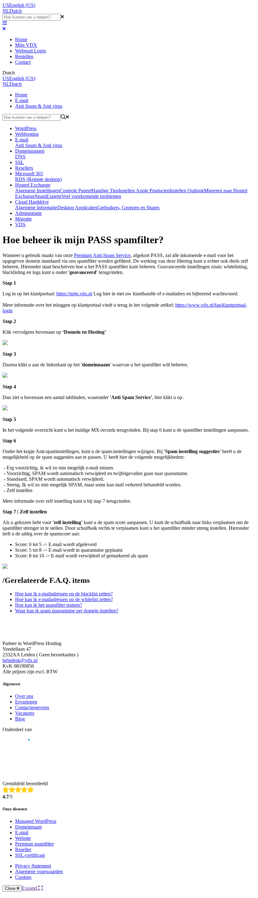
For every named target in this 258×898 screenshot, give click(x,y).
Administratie (28, 213)
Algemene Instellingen (37, 190)
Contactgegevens (32, 707)
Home (21, 39)
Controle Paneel (76, 190)
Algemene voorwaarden (39, 871)
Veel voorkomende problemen (91, 196)
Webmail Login (30, 50)
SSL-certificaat (30, 855)
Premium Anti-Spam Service (102, 255)
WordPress (25, 128)
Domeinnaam (28, 827)
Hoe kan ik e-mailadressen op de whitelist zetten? (64, 599)
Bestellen (24, 56)
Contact (23, 62)
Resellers (24, 168)
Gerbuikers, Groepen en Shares (128, 207)
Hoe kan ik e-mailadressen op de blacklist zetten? (64, 593)
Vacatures (24, 713)
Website (23, 838)
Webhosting (27, 134)
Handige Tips (105, 190)
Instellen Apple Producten (144, 190)
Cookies (23, 877)
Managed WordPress (35, 821)
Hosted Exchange (32, 185)
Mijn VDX (26, 45)
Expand (30, 888)
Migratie (23, 219)
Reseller (23, 849)
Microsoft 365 (29, 173)
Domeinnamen (29, 151)
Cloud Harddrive (32, 202)
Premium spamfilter (34, 843)
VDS (20, 224)
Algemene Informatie (36, 207)
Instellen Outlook (187, 190)
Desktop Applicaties (77, 207)
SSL (19, 162)
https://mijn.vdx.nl (74, 293)
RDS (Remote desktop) (38, 179)
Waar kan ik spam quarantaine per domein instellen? (66, 610)
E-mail (21, 100)
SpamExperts (48, 196)
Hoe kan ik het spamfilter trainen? (48, 605)
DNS (20, 156)
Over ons (24, 696)
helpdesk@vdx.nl (20, 660)
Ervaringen (26, 701)
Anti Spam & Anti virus (38, 106)
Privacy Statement (33, 865)
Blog (20, 718)
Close (11, 888)
